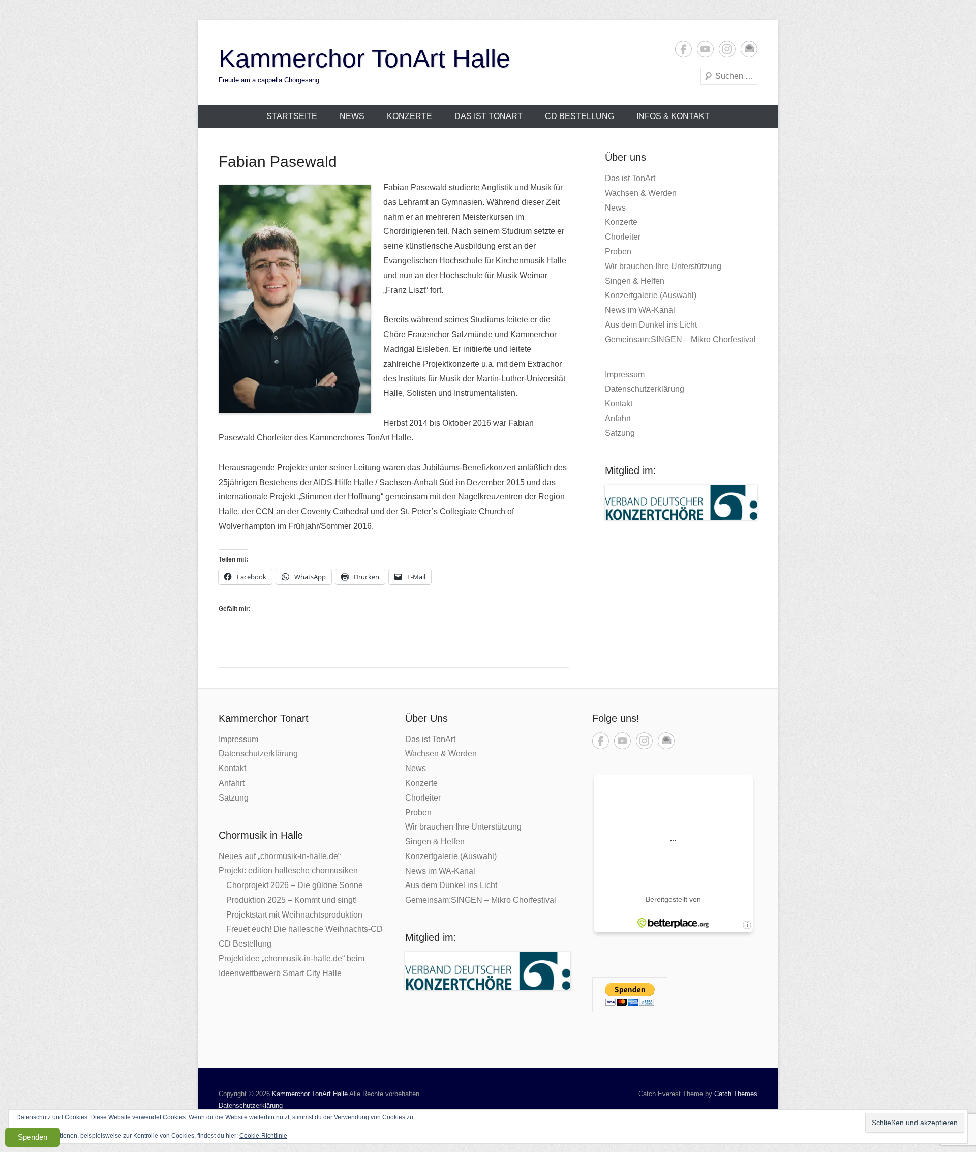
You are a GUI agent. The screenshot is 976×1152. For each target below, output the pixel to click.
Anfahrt (618, 418)
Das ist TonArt (488, 116)
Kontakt (618, 403)
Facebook (683, 49)
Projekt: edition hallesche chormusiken (288, 870)
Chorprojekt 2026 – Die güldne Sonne (294, 885)
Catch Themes (735, 1094)
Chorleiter (622, 236)
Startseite (291, 116)
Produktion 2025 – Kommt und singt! (291, 900)
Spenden (32, 1137)
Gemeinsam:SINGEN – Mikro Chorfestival (680, 339)
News (352, 116)
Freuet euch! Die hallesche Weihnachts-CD (304, 929)
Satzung (620, 433)
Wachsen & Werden (641, 193)
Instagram (727, 49)
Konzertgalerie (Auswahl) (650, 295)
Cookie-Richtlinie (263, 1135)
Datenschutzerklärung (644, 389)
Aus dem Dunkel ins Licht (651, 324)
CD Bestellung (579, 116)
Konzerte (409, 116)
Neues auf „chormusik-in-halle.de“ (280, 856)
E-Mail (749, 49)
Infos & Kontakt (673, 116)
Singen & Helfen (634, 281)
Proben (618, 251)
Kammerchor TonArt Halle (364, 58)
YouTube (705, 49)
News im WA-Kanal (640, 310)
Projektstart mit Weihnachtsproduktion (294, 914)
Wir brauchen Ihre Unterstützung (663, 266)
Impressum (625, 374)
